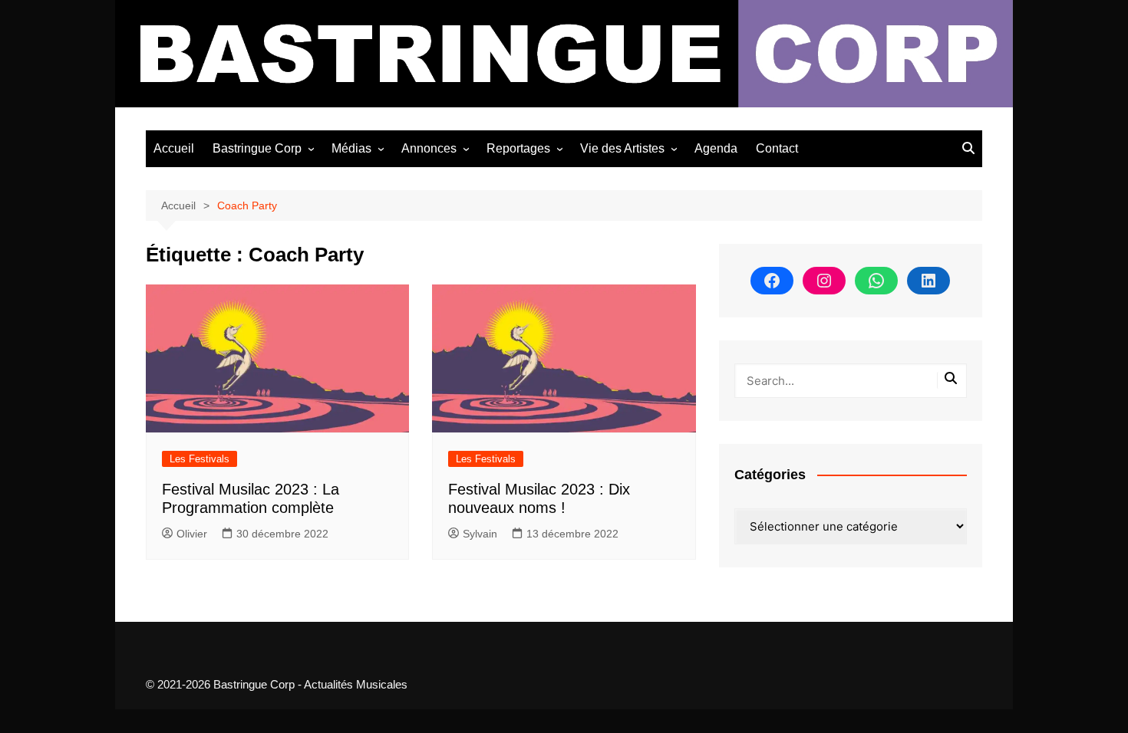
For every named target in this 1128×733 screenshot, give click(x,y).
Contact (777, 148)
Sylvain (480, 534)
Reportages (518, 148)
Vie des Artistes (622, 148)
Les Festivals (199, 459)
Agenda (715, 148)
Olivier (191, 534)
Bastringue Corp (257, 148)
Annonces (429, 148)
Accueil (173, 148)
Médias (351, 148)
